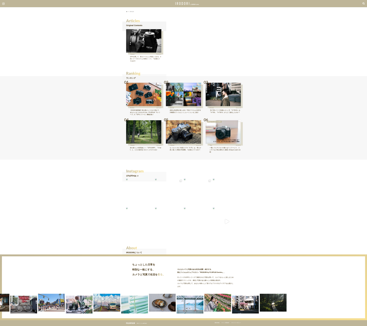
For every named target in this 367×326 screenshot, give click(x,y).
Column (132, 54)
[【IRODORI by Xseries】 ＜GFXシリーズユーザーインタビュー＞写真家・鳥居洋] (169, 221)
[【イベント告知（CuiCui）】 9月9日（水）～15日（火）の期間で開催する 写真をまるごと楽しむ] (169, 193)
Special (172, 108)
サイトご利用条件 (225, 322)
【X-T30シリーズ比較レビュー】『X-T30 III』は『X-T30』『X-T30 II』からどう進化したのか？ (224, 111)
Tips (210, 145)
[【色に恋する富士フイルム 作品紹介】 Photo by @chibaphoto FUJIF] (227, 193)
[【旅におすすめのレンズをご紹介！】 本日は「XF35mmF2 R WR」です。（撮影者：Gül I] (198, 193)
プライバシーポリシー (236, 322)
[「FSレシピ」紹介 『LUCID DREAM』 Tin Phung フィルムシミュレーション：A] (227, 221)
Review (132, 108)
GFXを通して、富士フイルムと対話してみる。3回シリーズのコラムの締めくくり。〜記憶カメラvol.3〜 (145, 59)
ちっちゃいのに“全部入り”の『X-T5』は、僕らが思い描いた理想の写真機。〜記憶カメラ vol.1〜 (185, 149)
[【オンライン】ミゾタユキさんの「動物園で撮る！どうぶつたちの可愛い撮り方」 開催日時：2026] (140, 221)
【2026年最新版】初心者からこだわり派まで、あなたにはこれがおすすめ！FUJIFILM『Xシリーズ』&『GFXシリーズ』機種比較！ (145, 112)
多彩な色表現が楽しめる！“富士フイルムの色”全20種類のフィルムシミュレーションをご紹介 (185, 111)
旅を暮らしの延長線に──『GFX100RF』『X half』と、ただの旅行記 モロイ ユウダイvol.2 (145, 149)
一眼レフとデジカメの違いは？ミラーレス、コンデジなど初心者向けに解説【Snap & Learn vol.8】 (225, 150)
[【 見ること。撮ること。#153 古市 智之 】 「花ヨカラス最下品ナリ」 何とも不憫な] (198, 221)
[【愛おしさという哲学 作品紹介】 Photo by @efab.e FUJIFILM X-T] (140, 193)
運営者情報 (217, 322)
